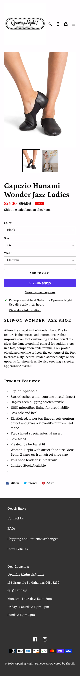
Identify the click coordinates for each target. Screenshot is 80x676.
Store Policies (17, 549)
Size (7, 238)
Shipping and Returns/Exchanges (32, 539)
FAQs (11, 528)
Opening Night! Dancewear (32, 663)
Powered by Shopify (62, 663)
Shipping (10, 209)
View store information (25, 310)
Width (8, 253)
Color (8, 223)
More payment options (40, 292)
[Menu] (74, 24)
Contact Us (15, 518)
